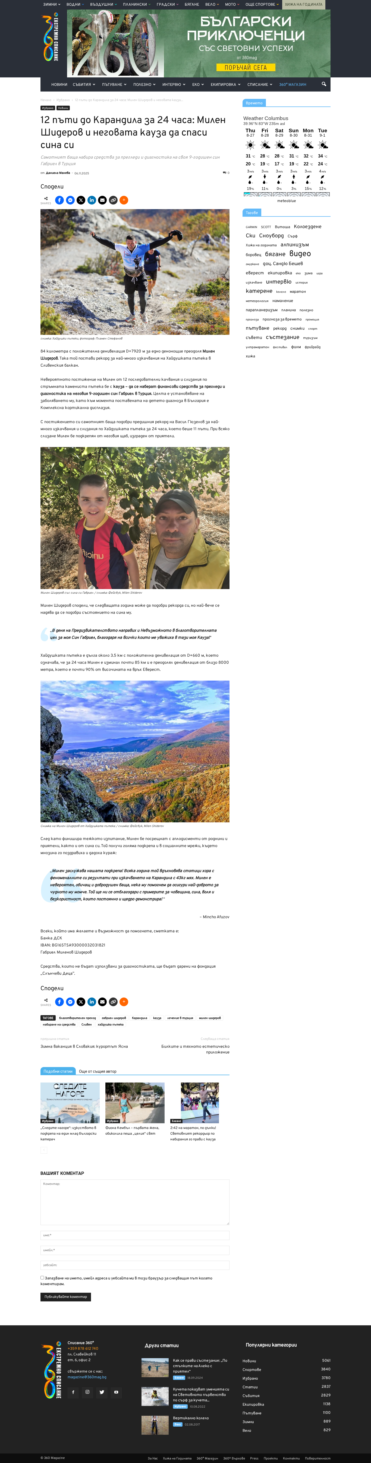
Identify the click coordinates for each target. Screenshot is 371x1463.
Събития (82, 85)
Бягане (192, 4)
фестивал (280, 347)
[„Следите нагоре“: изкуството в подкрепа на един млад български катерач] (70, 1103)
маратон (298, 292)
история (301, 283)
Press (254, 1458)
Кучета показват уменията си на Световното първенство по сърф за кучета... (201, 1395)
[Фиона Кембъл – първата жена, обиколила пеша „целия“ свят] (135, 1103)
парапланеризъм (262, 310)
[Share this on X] (81, 200)
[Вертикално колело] (155, 1425)
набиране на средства (59, 1025)
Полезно (142, 85)
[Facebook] (73, 1393)
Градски (166, 4)
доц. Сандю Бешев (283, 264)
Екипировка (223, 85)
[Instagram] (87, 1392)
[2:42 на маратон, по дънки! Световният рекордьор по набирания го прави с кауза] (199, 1103)
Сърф (293, 236)
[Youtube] (116, 1393)
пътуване (257, 328)
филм (296, 347)
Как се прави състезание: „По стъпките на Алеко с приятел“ (200, 1366)
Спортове (252, 1370)
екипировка (280, 273)
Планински (135, 4)
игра (319, 273)
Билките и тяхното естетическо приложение (195, 1049)
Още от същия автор (98, 1071)
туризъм (310, 338)
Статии (250, 1387)
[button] (324, 83)
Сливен (86, 1025)
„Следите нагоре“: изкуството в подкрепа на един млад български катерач (68, 1134)
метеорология (257, 301)
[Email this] (102, 200)
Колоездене (308, 227)
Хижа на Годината (304, 4)
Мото (230, 4)
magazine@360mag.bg (87, 1377)
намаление (282, 301)
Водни (73, 4)
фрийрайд (312, 347)
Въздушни (101, 4)
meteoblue (286, 201)
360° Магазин (292, 85)
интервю (279, 282)
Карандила (139, 1018)
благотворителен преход (77, 1018)
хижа (250, 356)
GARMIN (251, 227)
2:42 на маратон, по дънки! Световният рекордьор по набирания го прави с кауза (193, 1134)
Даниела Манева (58, 173)
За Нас (153, 1458)
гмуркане (252, 264)
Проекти (271, 1458)
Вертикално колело (191, 1418)
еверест (255, 273)
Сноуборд (271, 236)
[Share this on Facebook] (59, 200)
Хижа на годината (261, 245)
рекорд (280, 328)
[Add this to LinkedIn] (91, 200)
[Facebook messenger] (70, 200)
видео (300, 254)
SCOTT (266, 227)
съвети (254, 338)
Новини (59, 85)
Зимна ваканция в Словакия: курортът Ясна (84, 1046)
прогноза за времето (282, 319)
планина (288, 310)
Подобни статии (58, 1071)
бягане (275, 254)
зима (308, 273)
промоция (312, 320)
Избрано (48, 108)
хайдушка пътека (111, 1025)
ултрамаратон (257, 347)
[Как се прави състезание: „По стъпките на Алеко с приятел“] (155, 1367)
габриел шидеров (114, 1018)
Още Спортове (260, 4)
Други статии (162, 1346)
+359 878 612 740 (83, 1348)
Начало (45, 100)
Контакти (291, 1458)
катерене (259, 291)
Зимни (50, 4)
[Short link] (113, 200)
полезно (306, 310)
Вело (210, 4)
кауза (157, 1018)
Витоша (282, 227)
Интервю (171, 85)
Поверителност (318, 1458)
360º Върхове (234, 1458)
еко (298, 273)
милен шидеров (210, 1018)
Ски (250, 236)
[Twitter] (101, 1393)
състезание (282, 337)
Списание (257, 85)
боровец (253, 255)
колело (281, 292)
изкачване (254, 283)
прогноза (252, 320)
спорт (312, 329)
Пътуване (112, 85)
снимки (297, 328)
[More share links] (124, 200)
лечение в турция (180, 1018)
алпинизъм (295, 245)
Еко (196, 85)
